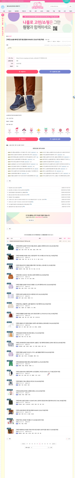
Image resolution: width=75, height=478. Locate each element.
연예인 (48, 11)
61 (37, 443)
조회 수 (69, 238)
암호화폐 (16, 11)
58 (29, 443)
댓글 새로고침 (31, 220)
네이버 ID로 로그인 (5, 1)
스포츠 (41, 11)
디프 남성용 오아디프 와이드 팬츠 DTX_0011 (52, 166)
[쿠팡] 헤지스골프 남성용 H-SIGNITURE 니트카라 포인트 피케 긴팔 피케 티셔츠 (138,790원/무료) (41, 400)
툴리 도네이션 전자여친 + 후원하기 (13, 6)
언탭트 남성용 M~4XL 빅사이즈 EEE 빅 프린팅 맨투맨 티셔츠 (23, 175)
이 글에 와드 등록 (55, 71)
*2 (19, 6)
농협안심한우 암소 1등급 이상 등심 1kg (16, 206)
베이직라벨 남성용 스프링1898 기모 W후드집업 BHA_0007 (23, 157)
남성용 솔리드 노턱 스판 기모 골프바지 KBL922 (20, 164)
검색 (51, 447)
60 (34, 443)
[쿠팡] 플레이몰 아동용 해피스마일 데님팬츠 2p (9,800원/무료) (32, 362)
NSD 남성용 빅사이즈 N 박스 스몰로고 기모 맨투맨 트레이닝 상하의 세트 (57, 175)
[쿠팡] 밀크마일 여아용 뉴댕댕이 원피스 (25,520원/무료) (30, 391)
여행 (59, 11)
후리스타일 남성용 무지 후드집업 (17, 161)
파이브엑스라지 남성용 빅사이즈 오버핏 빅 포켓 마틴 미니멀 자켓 (55, 164)
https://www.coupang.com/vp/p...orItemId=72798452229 (31, 58)
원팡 (7, 45)
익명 (30, 11)
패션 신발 (47, 39)
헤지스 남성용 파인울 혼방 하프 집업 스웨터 (51, 168)
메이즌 (13, 145)
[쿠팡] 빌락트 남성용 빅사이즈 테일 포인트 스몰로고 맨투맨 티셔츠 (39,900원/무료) (37, 246)
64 (45, 443)
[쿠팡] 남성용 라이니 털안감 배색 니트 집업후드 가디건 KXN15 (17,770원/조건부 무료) (38, 371)
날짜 (64, 238)
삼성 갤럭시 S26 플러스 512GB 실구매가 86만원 (18, 190)
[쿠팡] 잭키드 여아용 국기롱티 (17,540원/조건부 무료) (30, 420)
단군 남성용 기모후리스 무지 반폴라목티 (19, 166)
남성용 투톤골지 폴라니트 (16, 173)
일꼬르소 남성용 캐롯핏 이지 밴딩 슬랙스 (19, 159)
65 (47, 443)
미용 (53, 11)
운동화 (19, 145)
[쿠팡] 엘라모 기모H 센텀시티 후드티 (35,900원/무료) (30, 381)
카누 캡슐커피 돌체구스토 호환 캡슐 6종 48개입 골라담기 (19, 204)
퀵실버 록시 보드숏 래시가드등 (14, 187)
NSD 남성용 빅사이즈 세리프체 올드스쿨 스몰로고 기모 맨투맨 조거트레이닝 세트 (27, 171)
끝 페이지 (53, 443)
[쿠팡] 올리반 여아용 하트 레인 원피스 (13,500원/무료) (30, 333)
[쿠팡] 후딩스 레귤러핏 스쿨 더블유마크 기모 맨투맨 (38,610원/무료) (33, 304)
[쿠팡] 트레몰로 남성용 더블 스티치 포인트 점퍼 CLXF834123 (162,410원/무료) (37, 313)
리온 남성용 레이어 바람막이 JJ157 (50, 154)
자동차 (70, 11)
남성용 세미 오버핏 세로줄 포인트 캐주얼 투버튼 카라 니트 (22, 168)
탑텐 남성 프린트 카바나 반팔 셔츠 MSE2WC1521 (18, 194)
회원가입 (10, 1)
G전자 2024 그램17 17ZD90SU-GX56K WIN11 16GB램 (20, 201)
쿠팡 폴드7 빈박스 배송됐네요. (14, 197)
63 (42, 443)
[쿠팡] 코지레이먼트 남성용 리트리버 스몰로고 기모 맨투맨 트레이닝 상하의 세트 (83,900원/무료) (40, 342)
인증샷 (10, 11)
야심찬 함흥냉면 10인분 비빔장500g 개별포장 (17, 192)
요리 (64, 11)
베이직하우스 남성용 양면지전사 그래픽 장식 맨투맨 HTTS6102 (56, 159)
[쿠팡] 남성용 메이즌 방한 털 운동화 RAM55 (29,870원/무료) (25, 39)
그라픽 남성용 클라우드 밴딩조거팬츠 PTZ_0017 (53, 173)
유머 (35, 11)
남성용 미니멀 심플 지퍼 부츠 (48, 161)
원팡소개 (18, 1)
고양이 (60, 241)
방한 (15, 145)
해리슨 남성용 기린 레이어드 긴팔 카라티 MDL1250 (21, 154)
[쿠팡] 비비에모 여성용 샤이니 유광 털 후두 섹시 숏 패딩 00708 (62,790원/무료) (37, 255)
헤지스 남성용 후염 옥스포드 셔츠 (49, 171)
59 (32, 443)
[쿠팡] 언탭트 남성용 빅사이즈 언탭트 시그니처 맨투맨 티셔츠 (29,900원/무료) (36, 284)
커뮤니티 (24, 11)
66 (50, 443)
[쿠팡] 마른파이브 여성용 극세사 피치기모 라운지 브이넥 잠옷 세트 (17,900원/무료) (37, 429)
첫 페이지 (23, 443)
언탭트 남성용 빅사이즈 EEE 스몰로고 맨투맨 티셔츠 (53, 157)
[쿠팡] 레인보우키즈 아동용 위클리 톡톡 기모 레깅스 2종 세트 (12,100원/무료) (35, 265)
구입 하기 (23, 71)
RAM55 (22, 145)
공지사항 (21, 1)
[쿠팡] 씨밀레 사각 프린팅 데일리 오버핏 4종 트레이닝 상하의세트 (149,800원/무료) (37, 323)
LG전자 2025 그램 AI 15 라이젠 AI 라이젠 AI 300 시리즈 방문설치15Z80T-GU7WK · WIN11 (27, 199)
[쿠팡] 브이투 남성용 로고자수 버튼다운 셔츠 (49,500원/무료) (32, 294)
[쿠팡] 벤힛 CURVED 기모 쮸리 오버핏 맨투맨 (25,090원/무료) (32, 275)
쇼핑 (4, 11)
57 (27, 443)
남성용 (10, 145)
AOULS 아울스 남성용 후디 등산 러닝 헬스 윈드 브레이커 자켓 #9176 (57, 152)
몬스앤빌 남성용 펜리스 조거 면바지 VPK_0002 (21, 152)
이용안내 (14, 1)
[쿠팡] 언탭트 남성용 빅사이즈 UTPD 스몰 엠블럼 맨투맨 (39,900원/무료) (35, 352)
